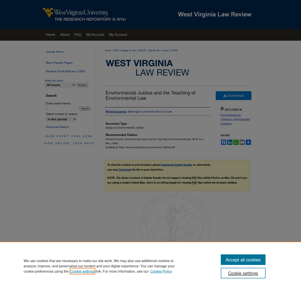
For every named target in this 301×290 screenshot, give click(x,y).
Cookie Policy (161, 271)
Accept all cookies (243, 259)
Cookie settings (82, 271)
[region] (150, 266)
